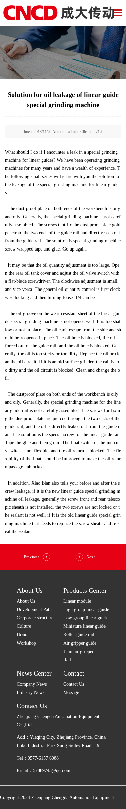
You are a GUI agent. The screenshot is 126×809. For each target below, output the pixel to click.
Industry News (30, 692)
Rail (67, 659)
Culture (24, 626)
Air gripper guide (79, 643)
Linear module (77, 601)
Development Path (34, 609)
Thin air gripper (78, 651)
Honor (23, 634)
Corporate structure (35, 617)
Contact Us (73, 684)
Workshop (26, 643)
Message (71, 692)
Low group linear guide (85, 617)
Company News (32, 684)
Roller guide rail (78, 634)
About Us (30, 590)
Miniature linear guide (84, 626)
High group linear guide (86, 609)
